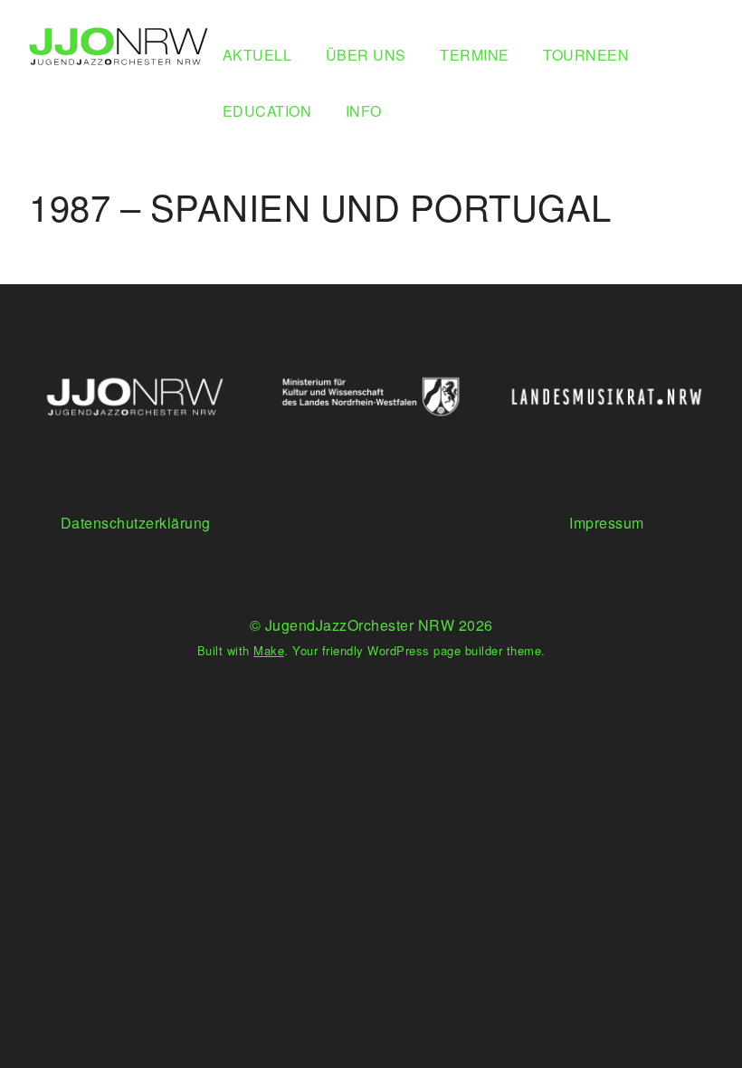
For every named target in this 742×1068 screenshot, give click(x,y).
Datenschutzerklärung (136, 522)
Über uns (366, 54)
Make (268, 650)
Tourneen (586, 54)
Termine (474, 54)
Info (364, 110)
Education (267, 110)
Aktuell (257, 54)
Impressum (606, 522)
